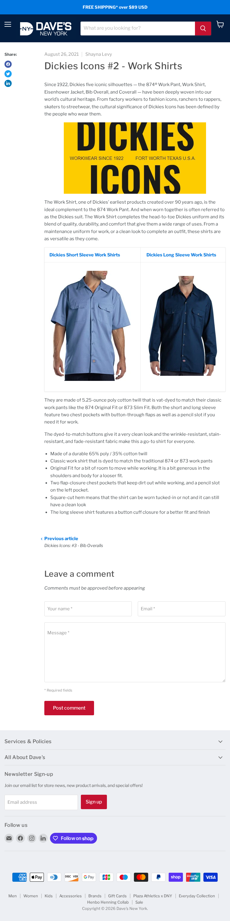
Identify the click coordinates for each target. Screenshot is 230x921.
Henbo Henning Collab (108, 902)
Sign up (94, 802)
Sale (139, 902)
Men (12, 895)
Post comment (69, 708)
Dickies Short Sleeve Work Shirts (84, 255)
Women (30, 895)
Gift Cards (117, 895)
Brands (95, 895)
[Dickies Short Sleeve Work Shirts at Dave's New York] (90, 384)
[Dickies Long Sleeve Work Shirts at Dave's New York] (183, 379)
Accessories (70, 895)
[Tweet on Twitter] (8, 73)
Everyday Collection (197, 895)
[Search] (203, 28)
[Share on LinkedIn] (8, 83)
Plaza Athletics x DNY (152, 895)
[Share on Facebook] (8, 64)
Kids (49, 895)
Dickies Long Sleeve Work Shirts (181, 255)
